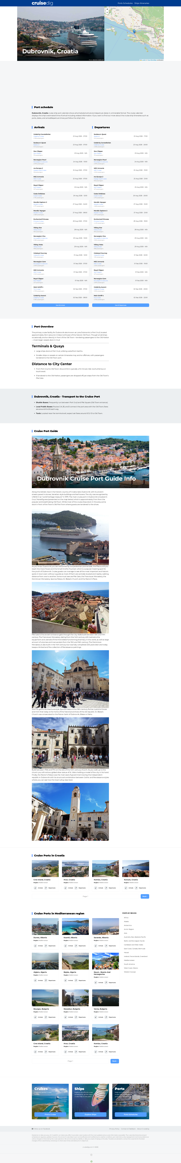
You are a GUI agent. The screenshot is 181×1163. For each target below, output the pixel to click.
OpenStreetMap (152, 60)
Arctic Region (129, 929)
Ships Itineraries (141, 3)
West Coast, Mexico (131, 968)
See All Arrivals (60, 305)
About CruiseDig (143, 1129)
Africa (126, 918)
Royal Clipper (38, 185)
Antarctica (127, 925)
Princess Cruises (38, 221)
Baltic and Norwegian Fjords (134, 941)
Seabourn (36, 145)
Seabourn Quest (40, 143)
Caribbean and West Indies (133, 945)
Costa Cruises (38, 196)
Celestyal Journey (40, 253)
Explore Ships (90, 1115)
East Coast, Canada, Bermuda (134, 949)
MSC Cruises (37, 179)
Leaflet (144, 60)
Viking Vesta (38, 245)
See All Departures (120, 305)
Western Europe (130, 972)
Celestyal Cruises (39, 255)
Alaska (126, 921)
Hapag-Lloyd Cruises (40, 170)
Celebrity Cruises (39, 136)
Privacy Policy (114, 1129)
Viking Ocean (38, 230)
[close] (91, 1155)
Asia (125, 933)
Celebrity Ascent (40, 296)
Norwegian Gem (40, 262)
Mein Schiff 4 (38, 287)
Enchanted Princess (41, 219)
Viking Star (38, 228)
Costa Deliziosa (39, 194)
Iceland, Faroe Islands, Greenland (135, 956)
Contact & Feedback (128, 1129)
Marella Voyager (40, 211)
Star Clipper (38, 151)
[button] (134, 31)
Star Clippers (37, 153)
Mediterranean (29, 47)
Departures (51, 888)
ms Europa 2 (38, 168)
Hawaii (126, 952)
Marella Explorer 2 (40, 202)
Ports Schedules (125, 3)
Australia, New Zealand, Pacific (135, 937)
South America (129, 964)
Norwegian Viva (39, 236)
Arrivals (40, 888)
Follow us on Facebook (41, 1129)
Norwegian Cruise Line (40, 162)
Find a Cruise (50, 1115)
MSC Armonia (39, 177)
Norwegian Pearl (40, 160)
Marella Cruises (38, 204)
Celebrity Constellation (42, 134)
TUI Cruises (37, 289)
